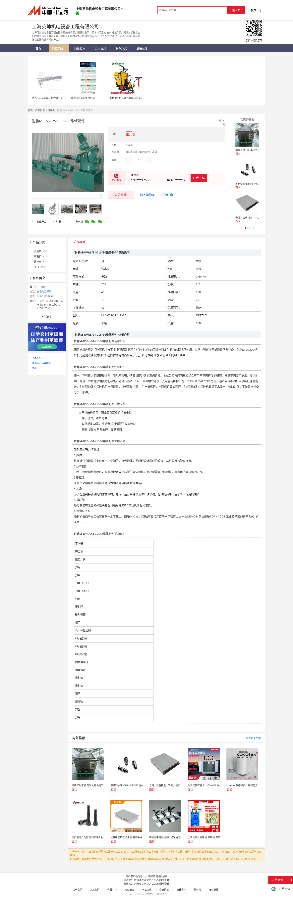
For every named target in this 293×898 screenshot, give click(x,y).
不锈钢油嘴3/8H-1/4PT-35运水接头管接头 (257, 184)
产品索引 (36, 358)
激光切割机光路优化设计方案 (47, 98)
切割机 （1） (41, 256)
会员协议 (164, 889)
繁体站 (197, 889)
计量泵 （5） (41, 251)
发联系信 (121, 195)
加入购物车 (147, 195)
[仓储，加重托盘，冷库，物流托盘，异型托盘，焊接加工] (247, 203)
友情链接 (213, 889)
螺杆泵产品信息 (134, 876)
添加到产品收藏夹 (41, 363)
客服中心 (112, 889)
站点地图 (129, 889)
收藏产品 (41, 221)
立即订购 (167, 195)
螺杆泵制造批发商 (157, 876)
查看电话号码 (44, 291)
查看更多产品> (254, 738)
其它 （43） (40, 267)
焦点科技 (151, 894)
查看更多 (47, 316)
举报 (58, 221)
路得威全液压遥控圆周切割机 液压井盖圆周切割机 (136, 98)
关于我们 (77, 889)
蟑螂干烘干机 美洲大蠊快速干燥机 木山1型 (258, 150)
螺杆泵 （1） (41, 261)
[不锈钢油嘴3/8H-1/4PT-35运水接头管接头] (247, 169)
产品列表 (40, 110)
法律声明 (181, 889)
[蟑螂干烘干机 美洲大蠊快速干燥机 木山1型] (247, 135)
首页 (30, 110)
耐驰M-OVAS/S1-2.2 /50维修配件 (151, 880)
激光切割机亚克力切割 (83, 98)
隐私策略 (146, 889)
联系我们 (94, 889)
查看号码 (199, 178)
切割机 (51, 110)
